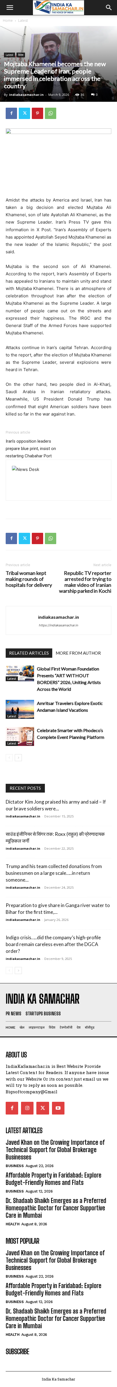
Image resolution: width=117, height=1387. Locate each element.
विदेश (20, 55)
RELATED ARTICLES (29, 652)
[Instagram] (27, 1108)
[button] (10, 7)
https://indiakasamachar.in (58, 625)
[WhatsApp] (50, 113)
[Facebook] (11, 113)
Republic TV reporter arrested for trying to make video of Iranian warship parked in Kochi (85, 582)
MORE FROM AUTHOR (78, 652)
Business (15, 1166)
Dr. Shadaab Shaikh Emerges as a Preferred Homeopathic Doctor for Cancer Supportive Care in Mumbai (56, 1208)
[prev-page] (9, 757)
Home (8, 20)
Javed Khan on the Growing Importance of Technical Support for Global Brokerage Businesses (55, 1150)
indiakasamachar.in (26, 94)
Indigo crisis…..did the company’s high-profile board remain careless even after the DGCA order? (53, 944)
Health (12, 1224)
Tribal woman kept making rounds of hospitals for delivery (29, 579)
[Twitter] (24, 113)
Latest (23, 20)
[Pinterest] (37, 113)
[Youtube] (58, 1108)
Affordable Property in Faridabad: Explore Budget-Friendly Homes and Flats (53, 1178)
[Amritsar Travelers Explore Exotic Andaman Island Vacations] (20, 709)
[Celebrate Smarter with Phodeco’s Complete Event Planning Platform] (20, 736)
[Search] (109, 7)
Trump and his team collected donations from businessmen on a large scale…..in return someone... (54, 873)
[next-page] (18, 757)
